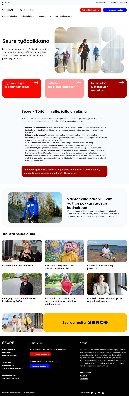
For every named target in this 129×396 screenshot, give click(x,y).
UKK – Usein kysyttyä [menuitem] (63, 16)
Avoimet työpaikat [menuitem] (9, 16)
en (9, 2)
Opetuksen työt (8, 365)
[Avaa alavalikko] (108, 2)
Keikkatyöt (6, 352)
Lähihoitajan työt (9, 375)
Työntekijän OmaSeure (90, 10)
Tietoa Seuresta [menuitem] (101, 2)
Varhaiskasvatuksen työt (12, 368)
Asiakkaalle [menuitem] (43, 16)
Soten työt (6, 362)
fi (2, 2)
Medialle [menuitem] (113, 2)
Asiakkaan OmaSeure (116, 10)
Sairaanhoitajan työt (10, 378)
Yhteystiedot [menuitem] (123, 2)
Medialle (83, 376)
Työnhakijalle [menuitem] (26, 16)
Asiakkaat (84, 379)
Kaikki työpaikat (8, 349)
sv (6, 2)
